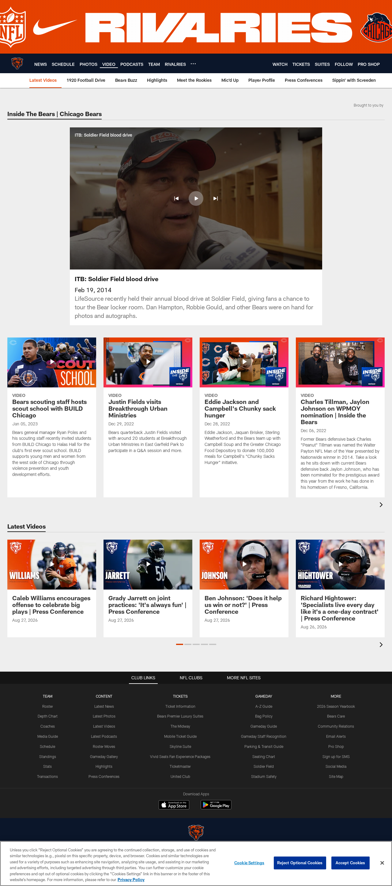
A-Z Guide (263, 706)
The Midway (180, 726)
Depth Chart (48, 716)
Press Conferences (104, 776)
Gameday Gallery (104, 756)
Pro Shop (336, 746)
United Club (180, 776)
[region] (196, 863)
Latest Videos (104, 726)
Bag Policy (264, 716)
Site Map (336, 776)
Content (104, 696)
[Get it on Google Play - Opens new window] (216, 807)
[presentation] (382, 505)
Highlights (104, 766)
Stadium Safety (264, 776)
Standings (47, 756)
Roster (47, 706)
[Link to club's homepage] (17, 63)
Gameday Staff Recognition (263, 736)
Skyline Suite (180, 746)
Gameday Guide (264, 726)
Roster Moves (104, 746)
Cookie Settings (249, 862)
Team (47, 696)
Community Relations (336, 726)
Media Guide (47, 736)
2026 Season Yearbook (336, 706)
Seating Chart (263, 756)
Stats (47, 766)
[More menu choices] (193, 63)
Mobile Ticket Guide (180, 736)
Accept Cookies (350, 862)
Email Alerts (336, 736)
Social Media (336, 766)
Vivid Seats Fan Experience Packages (180, 756)
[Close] (382, 863)
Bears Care (336, 716)
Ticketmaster (180, 766)
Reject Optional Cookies (300, 862)
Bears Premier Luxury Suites (180, 716)
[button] (176, 198)
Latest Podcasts (104, 736)
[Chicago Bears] (196, 833)
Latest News (104, 706)
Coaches (47, 726)
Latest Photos (104, 716)
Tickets (180, 696)
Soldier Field (264, 766)
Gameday (263, 696)
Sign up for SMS (336, 756)
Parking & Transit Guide (263, 746)
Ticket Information (180, 706)
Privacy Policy (131, 879)
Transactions (47, 776)
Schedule (47, 746)
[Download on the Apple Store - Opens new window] (174, 805)
